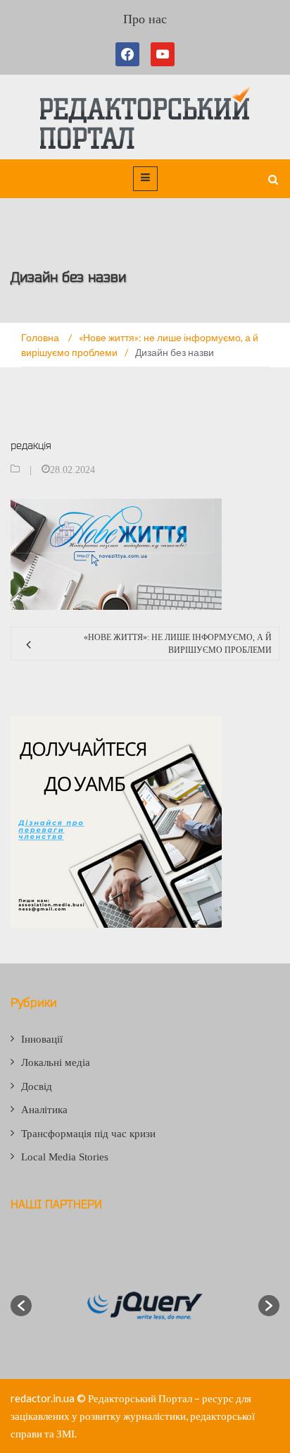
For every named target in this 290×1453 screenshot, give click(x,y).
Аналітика (44, 1109)
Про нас (145, 19)
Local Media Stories (64, 1157)
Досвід (36, 1086)
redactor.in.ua (43, 1398)
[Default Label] (163, 54)
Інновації (42, 1039)
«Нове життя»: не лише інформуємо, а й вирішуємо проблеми (178, 643)
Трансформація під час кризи (88, 1133)
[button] (21, 1305)
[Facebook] (130, 54)
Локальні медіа (55, 1062)
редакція (31, 445)
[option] (145, 1305)
